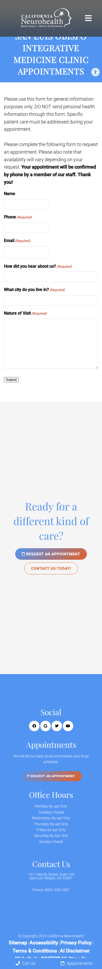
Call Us (28, 963)
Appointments (79, 963)
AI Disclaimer (75, 951)
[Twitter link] (57, 726)
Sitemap (18, 943)
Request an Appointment (52, 554)
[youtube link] (68, 726)
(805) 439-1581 (57, 890)
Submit (11, 380)
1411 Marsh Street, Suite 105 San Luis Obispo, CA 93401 (51, 876)
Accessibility (44, 943)
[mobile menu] (88, 18)
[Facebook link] (34, 726)
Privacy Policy (76, 943)
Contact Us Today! (51, 568)
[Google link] (45, 726)
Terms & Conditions (35, 951)
